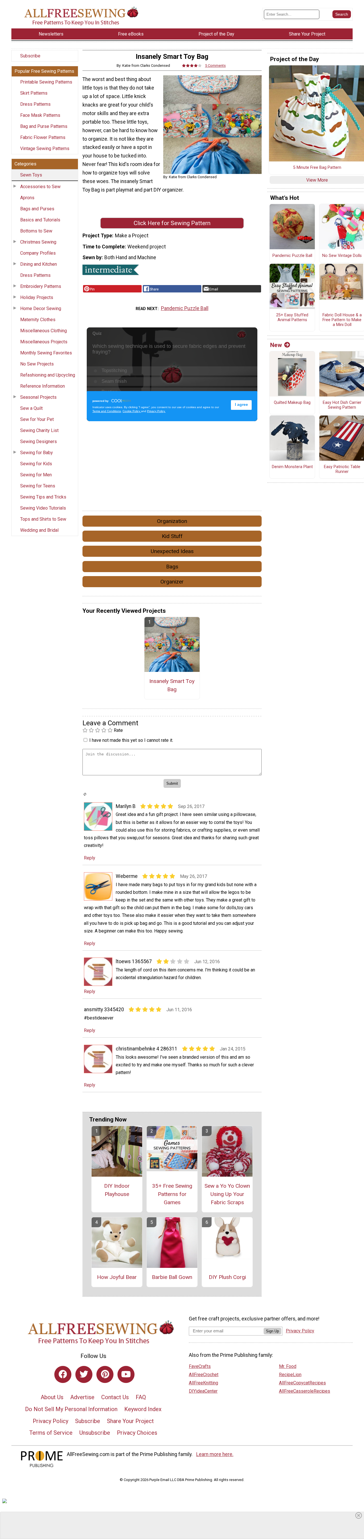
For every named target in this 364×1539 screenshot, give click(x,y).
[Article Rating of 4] (192, 65)
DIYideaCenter (203, 1391)
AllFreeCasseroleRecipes (304, 1391)
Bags (172, 566)
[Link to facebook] (62, 1374)
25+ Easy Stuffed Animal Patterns (292, 317)
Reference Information (42, 386)
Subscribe (30, 56)
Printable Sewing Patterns (46, 82)
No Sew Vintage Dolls (342, 256)
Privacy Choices (137, 1432)
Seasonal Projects (38, 397)
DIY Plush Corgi (227, 1277)
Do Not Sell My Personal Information (71, 1409)
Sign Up (272, 1331)
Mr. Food (287, 1366)
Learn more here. (214, 1454)
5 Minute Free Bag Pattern (317, 167)
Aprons (27, 197)
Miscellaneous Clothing (43, 330)
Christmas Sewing (38, 242)
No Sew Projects (37, 364)
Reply (89, 858)
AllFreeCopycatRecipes (302, 1383)
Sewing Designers (38, 441)
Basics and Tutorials (40, 220)
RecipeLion (290, 1374)
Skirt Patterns (33, 93)
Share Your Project (130, 1421)
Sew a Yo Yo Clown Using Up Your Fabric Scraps (227, 1194)
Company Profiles (38, 253)
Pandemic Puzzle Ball (184, 308)
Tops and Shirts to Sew (43, 519)
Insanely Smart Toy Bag (172, 685)
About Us (52, 1397)
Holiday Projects (36, 297)
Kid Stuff (172, 536)
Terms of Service (51, 1432)
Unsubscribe (94, 1432)
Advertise (82, 1397)
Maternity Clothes (37, 319)
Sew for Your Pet (37, 419)
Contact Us (115, 1397)
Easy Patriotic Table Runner (342, 469)
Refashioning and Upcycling (47, 375)
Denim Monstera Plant (292, 467)
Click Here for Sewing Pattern (172, 223)
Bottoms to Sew (36, 231)
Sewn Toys (31, 175)
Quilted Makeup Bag (292, 402)
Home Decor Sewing (40, 308)
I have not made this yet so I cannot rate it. (131, 740)
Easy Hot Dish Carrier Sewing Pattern (342, 405)
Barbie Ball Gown (172, 1277)
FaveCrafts (200, 1366)
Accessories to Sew (40, 186)
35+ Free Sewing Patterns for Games (172, 1194)
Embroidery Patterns (40, 286)
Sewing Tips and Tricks (43, 497)
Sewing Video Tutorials (43, 508)
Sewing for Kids (36, 463)
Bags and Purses (37, 208)
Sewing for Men (36, 474)
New (276, 345)
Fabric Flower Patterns (42, 137)
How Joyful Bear (117, 1277)
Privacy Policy (50, 1421)
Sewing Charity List (39, 430)
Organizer (172, 581)
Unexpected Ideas (172, 551)
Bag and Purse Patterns (43, 126)
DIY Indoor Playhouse (117, 1190)
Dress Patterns (35, 104)
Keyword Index (143, 1409)
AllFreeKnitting (203, 1383)
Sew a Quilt (31, 408)
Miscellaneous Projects (43, 341)
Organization (172, 521)
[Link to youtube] (126, 1374)
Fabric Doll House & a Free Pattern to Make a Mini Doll (342, 320)
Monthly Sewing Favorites (46, 353)
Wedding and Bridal (39, 530)
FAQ (141, 1397)
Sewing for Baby (36, 452)
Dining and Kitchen (38, 264)
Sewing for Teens (37, 486)
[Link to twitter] (83, 1374)
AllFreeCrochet (203, 1374)
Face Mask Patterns (40, 115)
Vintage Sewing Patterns (44, 148)
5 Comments (215, 65)
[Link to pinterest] (104, 1374)
